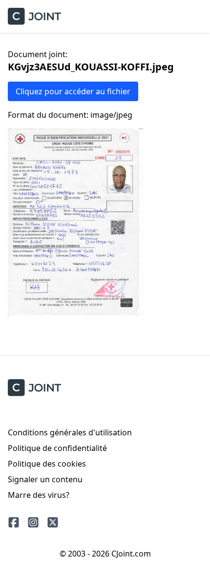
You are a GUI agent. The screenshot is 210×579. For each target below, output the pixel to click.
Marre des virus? (38, 495)
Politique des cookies (47, 463)
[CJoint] (34, 387)
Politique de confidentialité (57, 448)
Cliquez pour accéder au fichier (73, 91)
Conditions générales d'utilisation (70, 432)
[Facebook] (14, 522)
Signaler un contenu (45, 479)
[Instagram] (33, 522)
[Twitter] (53, 522)
